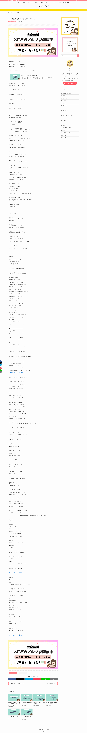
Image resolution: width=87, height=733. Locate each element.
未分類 (63, 130)
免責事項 (47, 729)
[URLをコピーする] (54, 679)
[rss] (76, 0)
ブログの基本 (64, 108)
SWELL (63, 95)
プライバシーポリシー (41, 729)
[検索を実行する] (78, 55)
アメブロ (64, 100)
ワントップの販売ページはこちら (16, 372)
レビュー (64, 117)
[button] (12, 679)
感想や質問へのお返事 (66, 127)
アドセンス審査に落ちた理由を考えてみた (30, 75)
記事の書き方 (64, 135)
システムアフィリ (65, 103)
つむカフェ (64, 98)
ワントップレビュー (66, 120)
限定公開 (64, 137)
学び (63, 122)
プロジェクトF (65, 110)
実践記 (63, 125)
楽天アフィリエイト (66, 132)
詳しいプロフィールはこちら (70, 83)
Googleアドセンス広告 (12, 21)
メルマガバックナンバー (67, 115)
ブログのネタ (64, 105)
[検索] (78, 0)
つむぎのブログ (43, 6)
